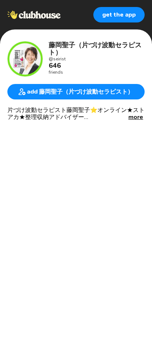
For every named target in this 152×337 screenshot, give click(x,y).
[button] (136, 117)
